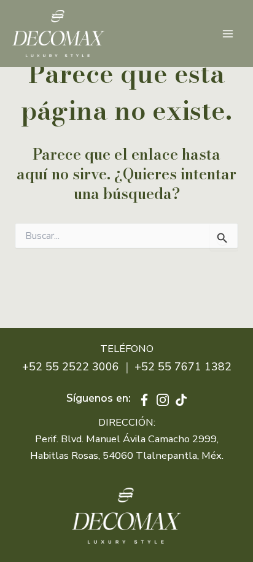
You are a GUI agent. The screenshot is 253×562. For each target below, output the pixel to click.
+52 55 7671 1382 (183, 366)
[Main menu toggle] (227, 33)
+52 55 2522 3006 (70, 366)
